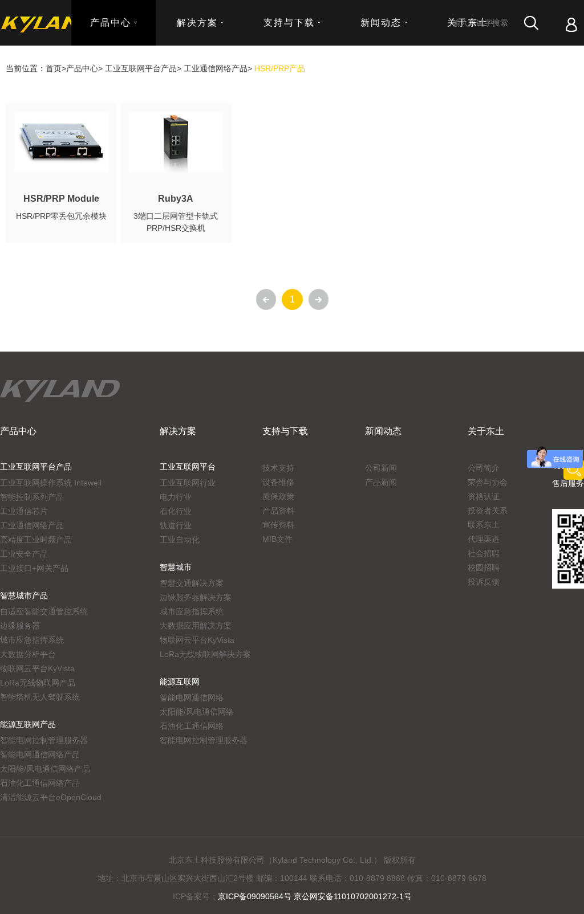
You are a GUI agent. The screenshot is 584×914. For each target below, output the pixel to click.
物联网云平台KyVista (37, 668)
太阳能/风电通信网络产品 (45, 768)
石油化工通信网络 (192, 726)
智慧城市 (176, 567)
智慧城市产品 (24, 595)
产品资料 (278, 510)
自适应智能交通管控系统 (44, 611)
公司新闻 (381, 467)
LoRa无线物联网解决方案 (205, 654)
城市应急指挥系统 (32, 639)
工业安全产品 (24, 553)
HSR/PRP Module (61, 198)
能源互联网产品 (28, 724)
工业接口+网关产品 (34, 568)
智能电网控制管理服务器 (44, 740)
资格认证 (484, 496)
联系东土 (484, 524)
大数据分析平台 (28, 654)
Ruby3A (175, 198)
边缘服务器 (20, 625)
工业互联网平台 (188, 466)
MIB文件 (277, 539)
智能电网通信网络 (192, 697)
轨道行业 (176, 525)
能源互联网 (180, 681)
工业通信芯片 (24, 511)
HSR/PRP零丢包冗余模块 (61, 216)
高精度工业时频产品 (36, 539)
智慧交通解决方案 (192, 582)
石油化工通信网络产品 (40, 782)
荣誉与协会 (488, 482)
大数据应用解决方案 (196, 625)
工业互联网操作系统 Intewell (51, 482)
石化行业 (176, 511)
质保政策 (278, 496)
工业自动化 (180, 539)
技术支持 (278, 467)
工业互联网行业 (188, 482)
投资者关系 (488, 510)
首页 (54, 68)
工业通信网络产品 (216, 68)
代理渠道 (484, 539)
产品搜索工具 (573, 469)
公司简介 (484, 467)
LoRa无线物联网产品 (37, 682)
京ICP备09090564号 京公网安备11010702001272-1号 (315, 896)
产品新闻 (381, 482)
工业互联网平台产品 (141, 68)
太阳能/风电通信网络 (197, 711)
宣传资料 (278, 524)
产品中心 (82, 68)
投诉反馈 (484, 581)
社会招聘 (484, 553)
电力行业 (176, 496)
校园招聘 (484, 567)
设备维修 (278, 482)
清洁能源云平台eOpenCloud (51, 797)
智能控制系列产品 (32, 496)
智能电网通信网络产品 (40, 754)
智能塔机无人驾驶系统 (40, 696)
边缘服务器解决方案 (196, 597)
